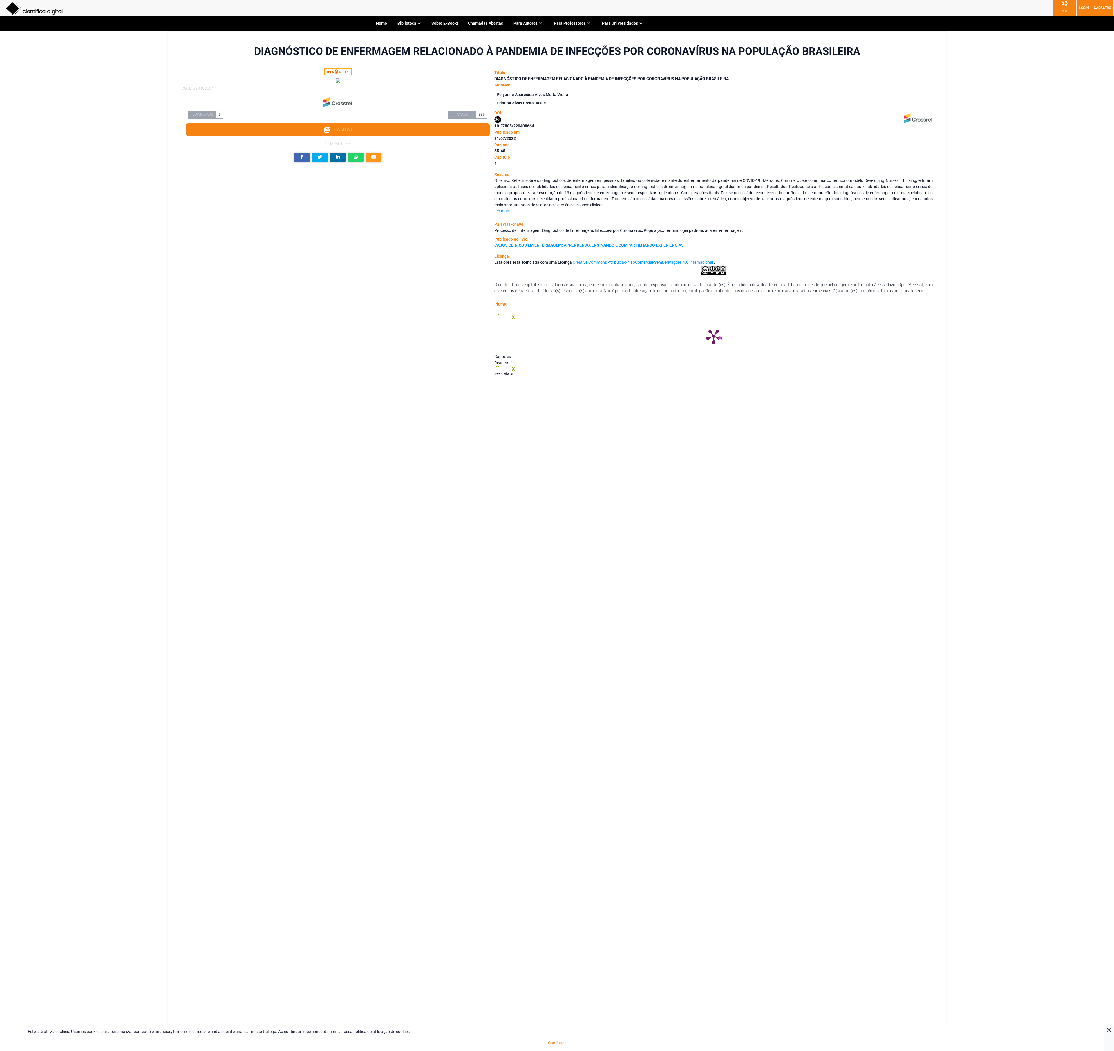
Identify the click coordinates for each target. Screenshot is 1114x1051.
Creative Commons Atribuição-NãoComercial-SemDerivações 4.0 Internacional (643, 262)
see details (503, 373)
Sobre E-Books (445, 23)
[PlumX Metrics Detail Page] (713, 336)
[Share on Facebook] (302, 157)
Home (381, 23)
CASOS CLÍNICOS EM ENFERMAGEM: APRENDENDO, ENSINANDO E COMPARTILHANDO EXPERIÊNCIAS (589, 245)
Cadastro (1102, 8)
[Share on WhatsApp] (356, 157)
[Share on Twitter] (320, 157)
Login (1084, 8)
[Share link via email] (373, 157)
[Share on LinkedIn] (338, 157)
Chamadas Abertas (485, 23)
